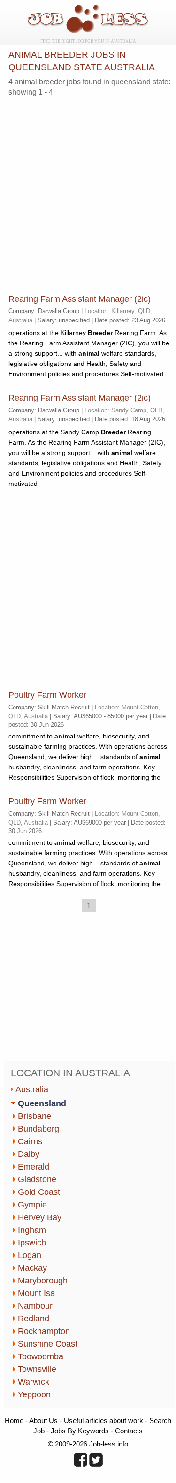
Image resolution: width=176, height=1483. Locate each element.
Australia (31, 1089)
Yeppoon (34, 1394)
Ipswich (32, 1242)
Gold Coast (39, 1192)
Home (14, 1420)
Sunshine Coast (47, 1344)
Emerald (33, 1166)
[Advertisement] (88, 192)
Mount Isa (36, 1293)
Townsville (37, 1369)
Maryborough (43, 1280)
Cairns (30, 1141)
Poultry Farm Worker (47, 695)
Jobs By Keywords (80, 1431)
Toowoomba (40, 1356)
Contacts (129, 1431)
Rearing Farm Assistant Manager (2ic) (79, 299)
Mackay (32, 1268)
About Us (43, 1420)
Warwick (33, 1381)
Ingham (32, 1230)
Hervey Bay (39, 1217)
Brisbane (34, 1116)
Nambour (35, 1306)
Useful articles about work (103, 1420)
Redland (33, 1318)
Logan (29, 1255)
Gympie (32, 1204)
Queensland (42, 1103)
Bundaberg (38, 1128)
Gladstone (37, 1179)
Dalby (28, 1154)
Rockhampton (44, 1331)
